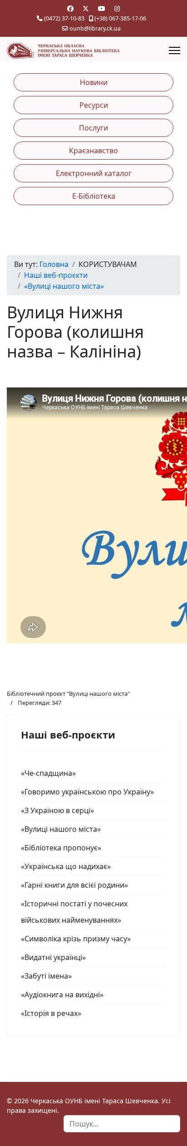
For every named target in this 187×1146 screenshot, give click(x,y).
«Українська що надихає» (66, 866)
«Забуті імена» (46, 976)
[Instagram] (117, 8)
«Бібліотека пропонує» (61, 848)
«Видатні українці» (53, 957)
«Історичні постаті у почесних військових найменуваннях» (74, 912)
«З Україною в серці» (57, 810)
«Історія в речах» (51, 1013)
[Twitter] (86, 8)
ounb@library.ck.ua (95, 28)
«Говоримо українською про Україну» (87, 792)
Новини (94, 82)
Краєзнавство (93, 151)
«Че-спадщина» (48, 773)
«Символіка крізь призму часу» (76, 939)
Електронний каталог (94, 173)
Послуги (93, 128)
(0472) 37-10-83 (64, 18)
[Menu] (174, 50)
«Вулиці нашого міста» (61, 829)
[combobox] (122, 1123)
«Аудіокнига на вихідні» (62, 995)
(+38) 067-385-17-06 (120, 18)
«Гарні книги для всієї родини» (74, 885)
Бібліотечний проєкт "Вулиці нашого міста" (68, 693)
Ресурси (93, 105)
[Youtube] (101, 8)
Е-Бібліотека (93, 196)
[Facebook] (70, 8)
